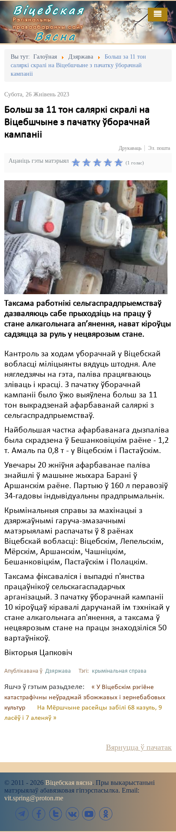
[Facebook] (39, 813)
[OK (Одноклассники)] (105, 813)
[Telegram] (22, 813)
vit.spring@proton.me (33, 798)
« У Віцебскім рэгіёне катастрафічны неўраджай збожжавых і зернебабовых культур (84, 697)
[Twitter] (55, 813)
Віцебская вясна (68, 782)
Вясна (55, 36)
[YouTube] (89, 813)
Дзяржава (58, 671)
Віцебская (49, 9)
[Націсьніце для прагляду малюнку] (85, 237)
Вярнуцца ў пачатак (139, 747)
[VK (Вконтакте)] (72, 813)
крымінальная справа (119, 671)
